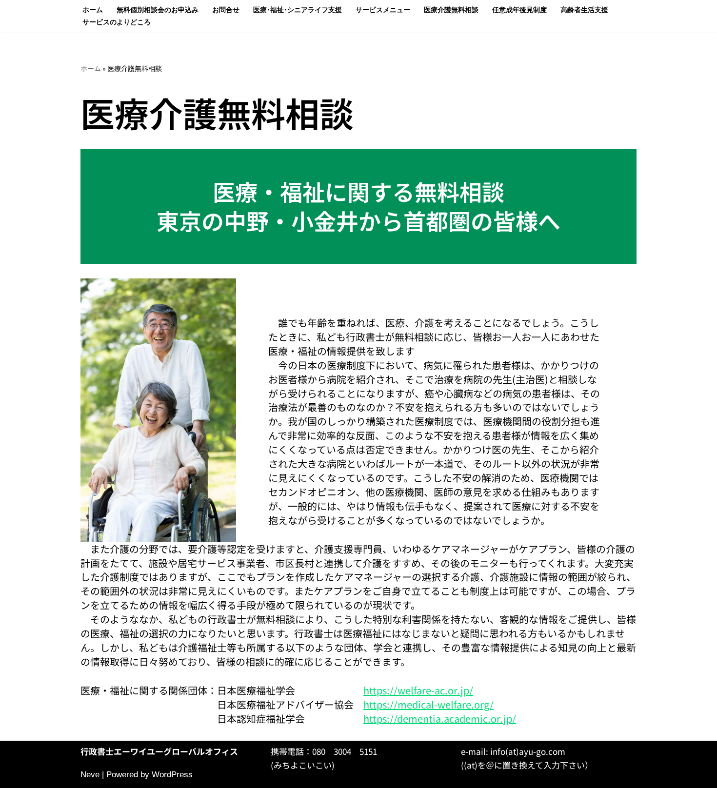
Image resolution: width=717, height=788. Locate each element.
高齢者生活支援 (584, 10)
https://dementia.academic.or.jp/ (439, 718)
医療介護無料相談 (451, 10)
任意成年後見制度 (519, 10)
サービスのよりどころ (116, 22)
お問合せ (225, 10)
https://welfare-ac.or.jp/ (418, 690)
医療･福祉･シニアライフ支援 (297, 10)
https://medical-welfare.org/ (428, 704)
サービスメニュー (383, 10)
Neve (90, 774)
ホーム (92, 10)
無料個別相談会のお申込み (158, 10)
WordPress (172, 774)
